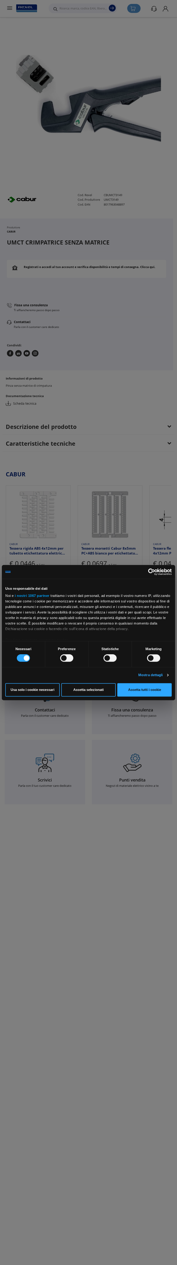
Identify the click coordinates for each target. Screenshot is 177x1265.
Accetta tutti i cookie (144, 690)
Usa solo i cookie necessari (32, 690)
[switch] (66, 658)
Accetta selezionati (88, 690)
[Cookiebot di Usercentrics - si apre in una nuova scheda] (151, 571)
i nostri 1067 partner (32, 596)
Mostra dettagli (150, 675)
